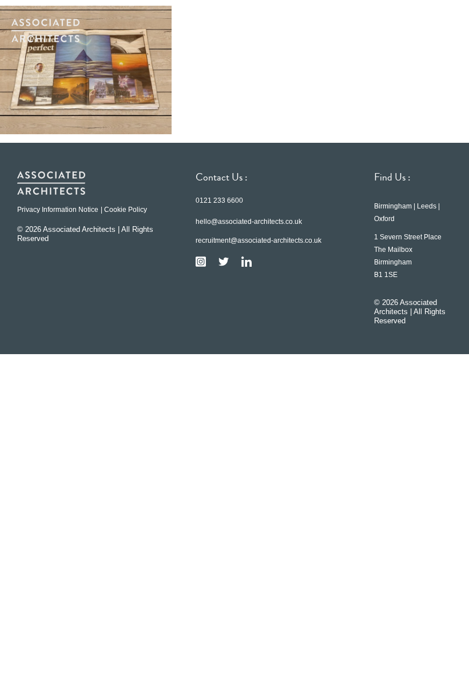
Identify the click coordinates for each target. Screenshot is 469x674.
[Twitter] (223, 261)
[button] (440, 30)
